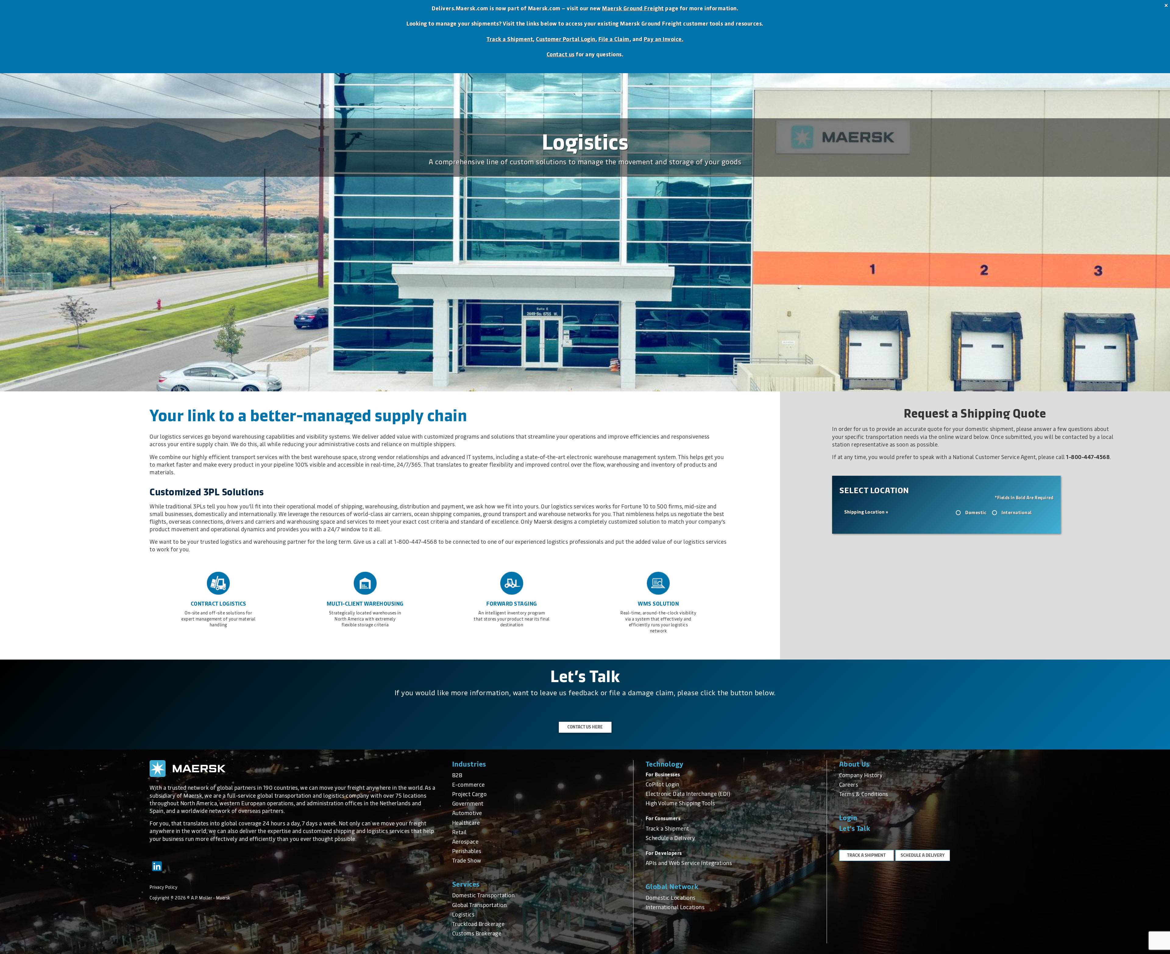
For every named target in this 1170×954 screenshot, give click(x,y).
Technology (665, 764)
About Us (854, 764)
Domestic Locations (671, 898)
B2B (457, 775)
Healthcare (466, 823)
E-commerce (468, 784)
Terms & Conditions (863, 794)
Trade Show (466, 860)
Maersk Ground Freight (633, 8)
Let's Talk (854, 828)
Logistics (463, 914)
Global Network (672, 887)
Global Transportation (479, 905)
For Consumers (663, 818)
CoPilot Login (662, 784)
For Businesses (663, 775)
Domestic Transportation (483, 895)
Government (468, 803)
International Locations (675, 907)
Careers (848, 784)
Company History (861, 775)
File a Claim (613, 39)
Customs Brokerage (477, 933)
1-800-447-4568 (1088, 457)
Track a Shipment (510, 39)
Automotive (467, 813)
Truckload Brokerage (478, 924)
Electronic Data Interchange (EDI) (688, 794)
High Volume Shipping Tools (680, 803)
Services (466, 884)
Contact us (561, 54)
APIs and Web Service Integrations (689, 863)
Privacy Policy (163, 887)
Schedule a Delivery (670, 838)
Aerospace (465, 841)
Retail (459, 832)
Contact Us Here (585, 727)
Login (848, 818)
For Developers (664, 853)
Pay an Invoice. (664, 39)
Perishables (466, 851)
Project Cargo (469, 794)
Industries (469, 764)
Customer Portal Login (565, 39)
